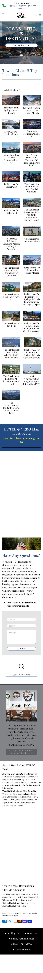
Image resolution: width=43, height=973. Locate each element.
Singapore (12, 796)
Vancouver (32, 796)
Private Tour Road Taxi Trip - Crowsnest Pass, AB (11, 159)
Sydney (5, 805)
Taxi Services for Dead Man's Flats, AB (11, 297)
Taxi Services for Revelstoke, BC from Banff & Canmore (11, 271)
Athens (12, 799)
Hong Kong (22, 796)
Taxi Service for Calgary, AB (11, 185)
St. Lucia (12, 897)
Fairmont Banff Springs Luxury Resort (11, 110)
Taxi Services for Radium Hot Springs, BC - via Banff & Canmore (31, 353)
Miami (20, 805)
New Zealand (20, 906)
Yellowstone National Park (13, 900)
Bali (19, 897)
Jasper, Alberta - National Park (11, 133)
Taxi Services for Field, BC (11, 324)
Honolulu (12, 802)
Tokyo (5, 794)
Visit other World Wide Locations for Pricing (21, 751)
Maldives (6, 894)
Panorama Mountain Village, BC (31, 134)
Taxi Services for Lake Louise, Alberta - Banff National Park (11, 353)
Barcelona (30, 802)
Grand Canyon (21, 903)
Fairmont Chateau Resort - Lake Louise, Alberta (31, 110)
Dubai (33, 794)
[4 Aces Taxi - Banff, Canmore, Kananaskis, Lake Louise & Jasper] (21, 15)
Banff (28, 894)
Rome (4, 796)
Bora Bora (15, 894)
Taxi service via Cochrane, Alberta (31, 240)
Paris (27, 794)
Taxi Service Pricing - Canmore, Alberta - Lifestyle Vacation (11, 243)
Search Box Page (21, 674)
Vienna (5, 799)
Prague (30, 799)
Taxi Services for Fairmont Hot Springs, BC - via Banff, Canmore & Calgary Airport (31, 299)
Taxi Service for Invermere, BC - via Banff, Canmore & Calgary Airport (32, 214)
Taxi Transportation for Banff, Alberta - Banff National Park (11, 407)
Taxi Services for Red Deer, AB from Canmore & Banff (11, 380)
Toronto (12, 805)
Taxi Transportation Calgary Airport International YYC (31, 380)
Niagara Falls (33, 897)
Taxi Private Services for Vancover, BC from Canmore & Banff (32, 160)
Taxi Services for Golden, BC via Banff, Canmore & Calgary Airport (31, 327)
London (21, 794)
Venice (24, 897)
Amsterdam (21, 799)
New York (13, 794)
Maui (23, 894)
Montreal (21, 802)
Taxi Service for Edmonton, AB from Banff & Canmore (31, 188)
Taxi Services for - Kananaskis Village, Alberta (32, 270)
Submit (21, 648)
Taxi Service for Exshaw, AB (11, 211)
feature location (21, 45)
